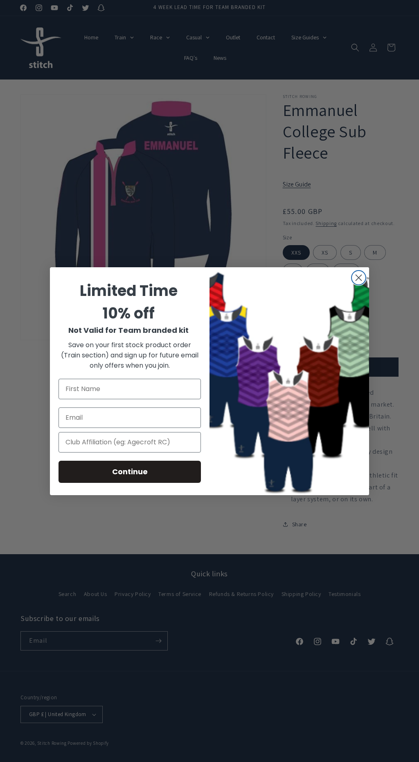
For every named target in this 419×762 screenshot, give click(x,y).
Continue (130, 471)
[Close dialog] (358, 278)
